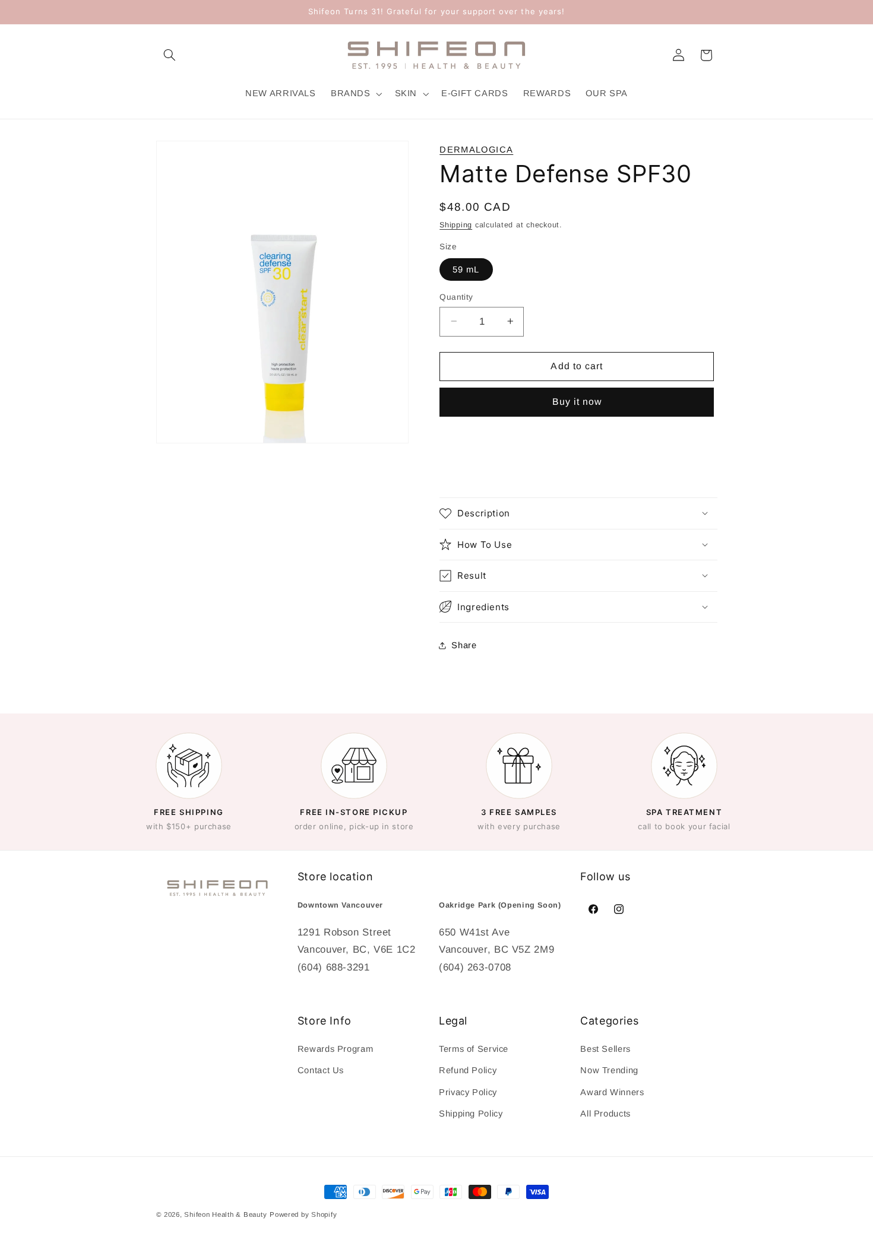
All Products (605, 1113)
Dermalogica (476, 149)
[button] (170, 55)
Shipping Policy (470, 1113)
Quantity (456, 296)
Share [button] (463, 645)
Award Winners (612, 1092)
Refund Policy (467, 1071)
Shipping (455, 224)
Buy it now (577, 402)
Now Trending (609, 1071)
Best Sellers (605, 1049)
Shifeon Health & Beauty (225, 1214)
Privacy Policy (468, 1092)
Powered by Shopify (303, 1214)
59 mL (466, 269)
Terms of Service (473, 1049)
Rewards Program (335, 1049)
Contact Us (321, 1071)
